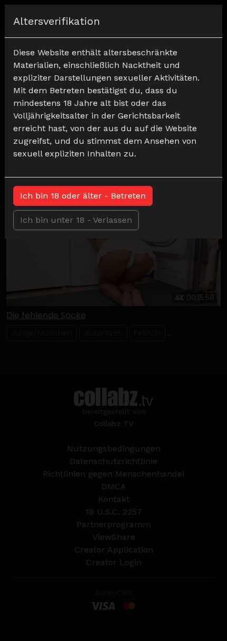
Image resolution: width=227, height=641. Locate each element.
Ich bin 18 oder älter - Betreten (83, 196)
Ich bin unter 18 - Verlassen (76, 220)
